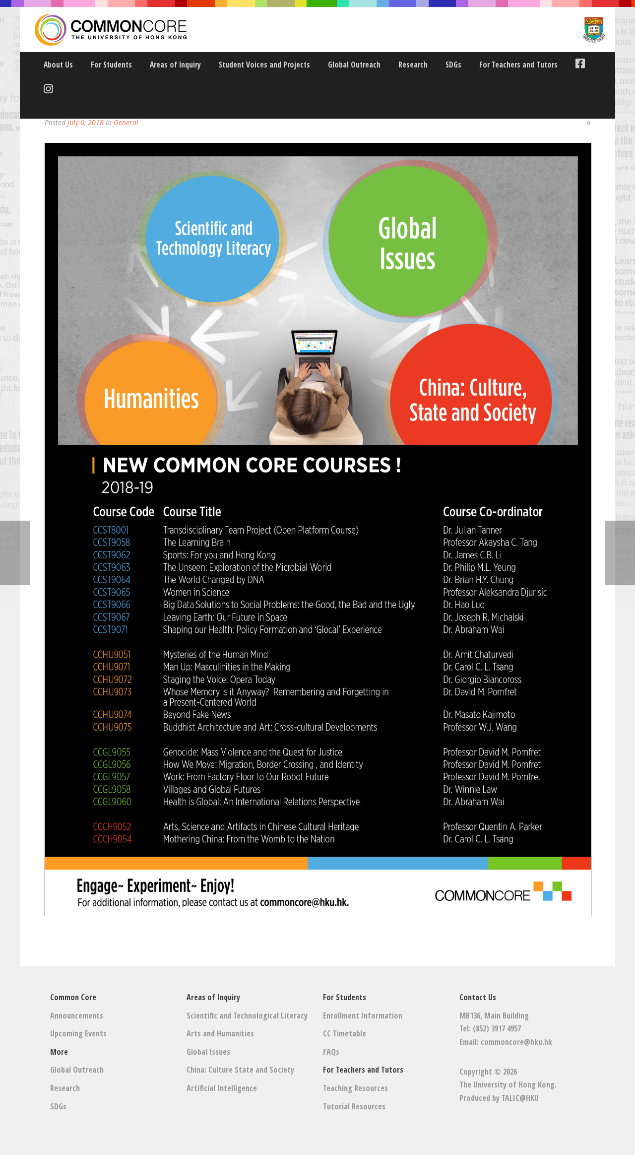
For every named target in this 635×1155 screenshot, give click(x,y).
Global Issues (208, 1051)
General (126, 122)
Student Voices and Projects (264, 64)
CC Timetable (344, 1033)
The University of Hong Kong (507, 1084)
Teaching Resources (355, 1088)
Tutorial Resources (354, 1106)
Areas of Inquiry (175, 64)
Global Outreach (354, 64)
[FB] (578, 64)
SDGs (453, 64)
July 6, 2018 (85, 122)
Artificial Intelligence (222, 1088)
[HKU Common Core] (320, 29)
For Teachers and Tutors (518, 64)
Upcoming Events (78, 1033)
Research (413, 64)
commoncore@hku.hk (516, 1041)
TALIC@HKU (520, 1097)
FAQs (331, 1051)
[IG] (46, 90)
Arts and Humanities (220, 1033)
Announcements (76, 1015)
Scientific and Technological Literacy (247, 1015)
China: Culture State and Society (240, 1069)
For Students (111, 64)
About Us (58, 64)
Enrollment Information (362, 1015)
